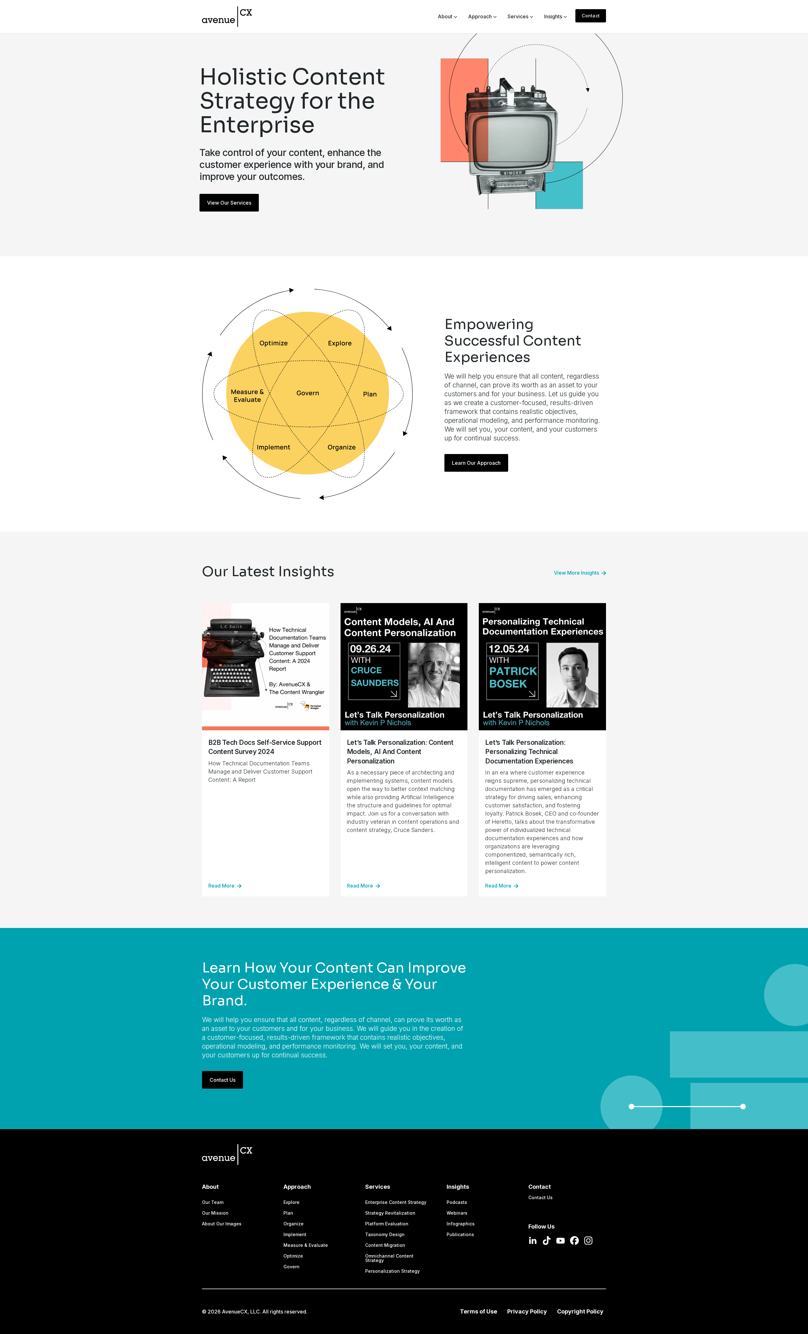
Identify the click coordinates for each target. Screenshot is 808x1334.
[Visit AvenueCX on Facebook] (574, 1240)
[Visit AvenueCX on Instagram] (588, 1240)
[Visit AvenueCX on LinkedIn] (532, 1240)
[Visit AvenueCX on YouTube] (560, 1240)
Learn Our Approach (476, 463)
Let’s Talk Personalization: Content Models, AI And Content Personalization (400, 752)
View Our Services (229, 203)
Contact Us (222, 1080)
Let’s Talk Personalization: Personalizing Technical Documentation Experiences (529, 752)
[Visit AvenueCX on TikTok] (546, 1240)
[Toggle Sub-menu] (455, 16)
